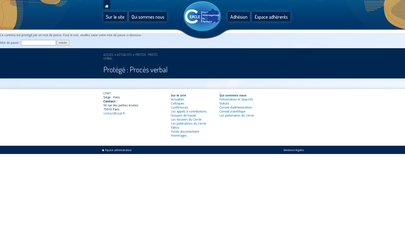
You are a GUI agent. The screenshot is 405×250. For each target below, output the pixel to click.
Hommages (179, 135)
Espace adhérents (271, 17)
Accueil (108, 54)
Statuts (224, 103)
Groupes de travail (183, 115)
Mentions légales (294, 150)
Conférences (179, 107)
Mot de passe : (10, 43)
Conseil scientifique (232, 111)
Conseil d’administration (235, 107)
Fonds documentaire (185, 131)
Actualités (124, 54)
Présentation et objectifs (236, 99)
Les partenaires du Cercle (236, 115)
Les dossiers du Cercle (186, 119)
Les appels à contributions (189, 111)
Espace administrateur (118, 150)
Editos (175, 127)
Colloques (177, 103)
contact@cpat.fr (114, 113)
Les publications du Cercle (188, 123)
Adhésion (238, 17)
